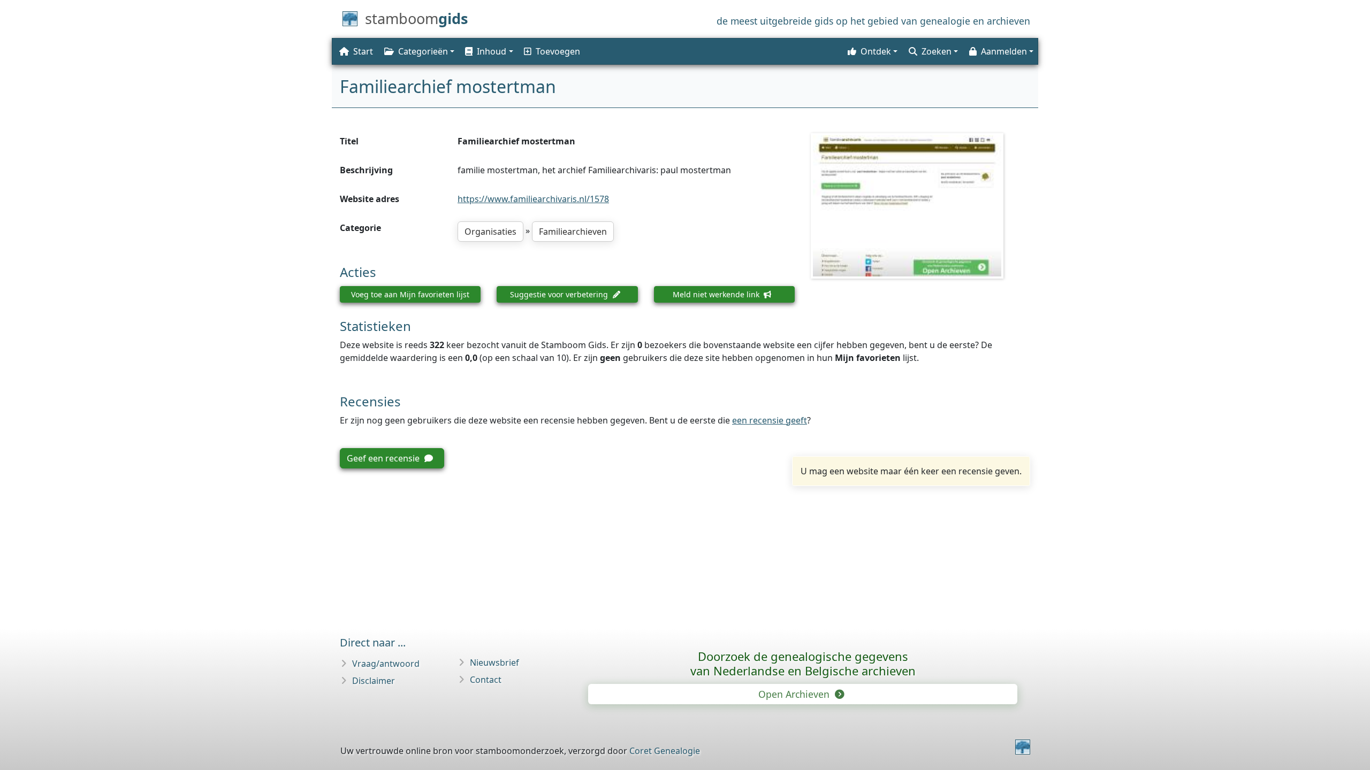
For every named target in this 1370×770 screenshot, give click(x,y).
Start (363, 51)
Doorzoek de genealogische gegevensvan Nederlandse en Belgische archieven (803, 663)
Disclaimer (373, 681)
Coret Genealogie (664, 751)
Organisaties (490, 231)
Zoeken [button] (937, 51)
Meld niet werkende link (717, 294)
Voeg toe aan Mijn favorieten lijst (410, 294)
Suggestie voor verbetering (560, 294)
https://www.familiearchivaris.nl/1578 (533, 199)
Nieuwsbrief (494, 662)
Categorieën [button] (423, 51)
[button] (488, 51)
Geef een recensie (384, 458)
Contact (485, 680)
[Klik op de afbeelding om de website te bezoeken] (920, 206)
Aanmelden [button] (1004, 51)
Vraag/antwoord (386, 663)
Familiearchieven (573, 231)
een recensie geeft (769, 420)
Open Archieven (795, 694)
